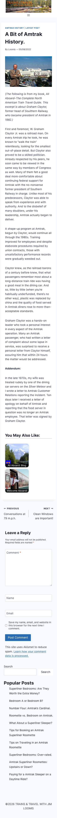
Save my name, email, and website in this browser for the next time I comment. (30, 625)
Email (9, 613)
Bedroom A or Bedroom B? (26, 700)
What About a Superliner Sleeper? (30, 723)
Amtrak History (14, 28)
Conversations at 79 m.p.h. (14, 513)
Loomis (12, 49)
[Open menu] (29, 15)
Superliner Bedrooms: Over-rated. (31, 754)
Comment (13, 552)
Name (10, 598)
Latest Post (33, 28)
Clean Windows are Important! (43, 513)
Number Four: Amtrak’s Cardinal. (30, 708)
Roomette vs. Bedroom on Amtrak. (31, 715)
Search (8, 666)
